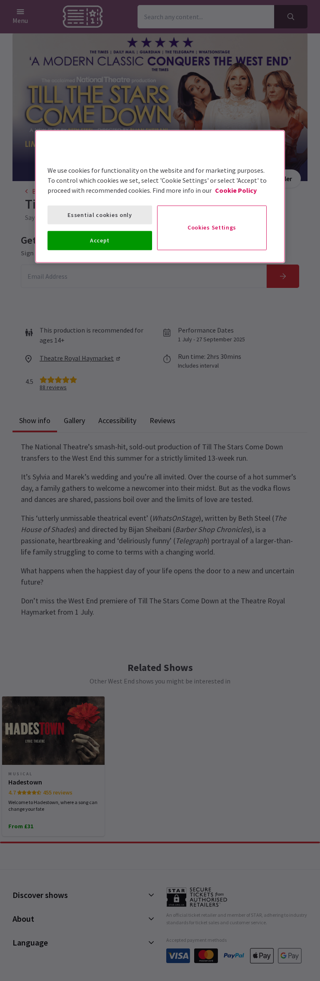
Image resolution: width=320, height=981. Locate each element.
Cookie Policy (236, 190)
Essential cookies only (100, 214)
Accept (100, 240)
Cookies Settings (212, 227)
